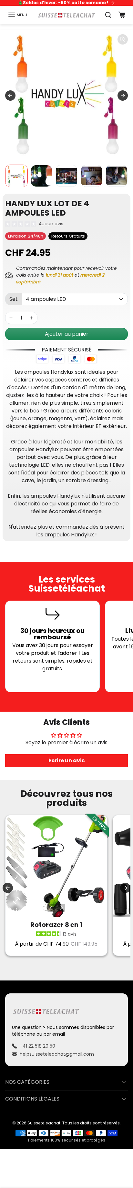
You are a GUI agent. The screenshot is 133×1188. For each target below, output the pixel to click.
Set (13, 299)
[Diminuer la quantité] (11, 318)
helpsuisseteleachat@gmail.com (57, 1054)
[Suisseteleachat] (66, 14)
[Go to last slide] (10, 95)
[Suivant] (61, 908)
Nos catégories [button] (27, 1082)
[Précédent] (51, 908)
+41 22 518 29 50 (37, 1046)
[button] (17, 15)
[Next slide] (123, 95)
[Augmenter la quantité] (31, 318)
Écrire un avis (66, 760)
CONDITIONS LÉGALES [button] (32, 1098)
